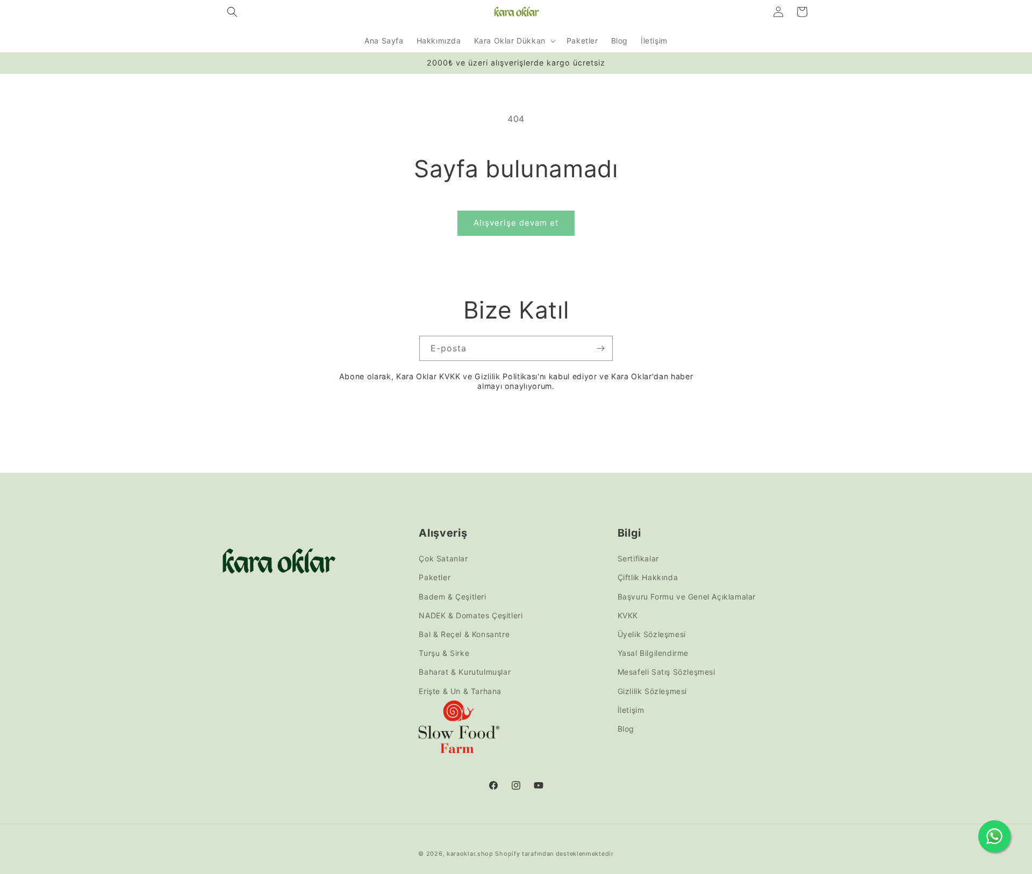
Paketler (434, 577)
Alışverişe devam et (516, 223)
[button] (232, 12)
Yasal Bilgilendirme (653, 653)
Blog (626, 728)
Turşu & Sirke (444, 653)
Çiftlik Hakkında (648, 577)
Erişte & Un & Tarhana (460, 691)
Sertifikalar (638, 558)
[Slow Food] (459, 729)
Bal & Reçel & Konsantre (464, 634)
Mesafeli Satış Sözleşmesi (666, 671)
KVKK (628, 615)
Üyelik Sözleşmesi (652, 634)
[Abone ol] (600, 348)
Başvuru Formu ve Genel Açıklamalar (687, 596)
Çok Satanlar (443, 558)
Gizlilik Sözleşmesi (652, 691)
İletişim (631, 709)
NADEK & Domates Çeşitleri (470, 615)
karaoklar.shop (470, 853)
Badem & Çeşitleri (452, 596)
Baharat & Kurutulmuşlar (465, 671)
